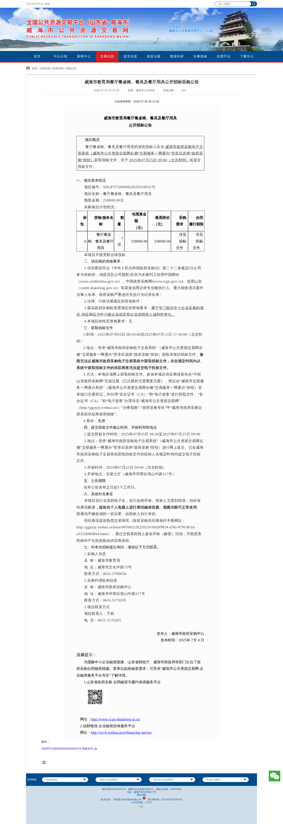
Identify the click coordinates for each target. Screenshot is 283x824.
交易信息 (44, 68)
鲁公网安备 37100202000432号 (164, 799)
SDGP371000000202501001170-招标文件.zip (69, 748)
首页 (34, 68)
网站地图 (141, 795)
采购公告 (71, 68)
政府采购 (58, 68)
